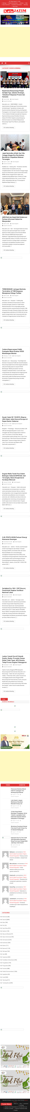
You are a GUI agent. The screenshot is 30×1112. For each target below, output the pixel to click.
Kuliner (4, 945)
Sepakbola (4, 974)
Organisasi (4, 957)
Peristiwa (22, 3)
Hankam (4, 931)
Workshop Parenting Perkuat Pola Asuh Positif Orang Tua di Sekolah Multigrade (19, 828)
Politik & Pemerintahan (13, 3)
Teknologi (26, 4)
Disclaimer (26, 1103)
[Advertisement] (15, 42)
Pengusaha (5, 965)
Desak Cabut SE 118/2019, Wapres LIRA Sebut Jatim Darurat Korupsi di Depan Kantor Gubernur (14, 419)
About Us (16, 1103)
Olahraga (4, 3)
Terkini (8, 785)
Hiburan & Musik (6, 934)
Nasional (4, 948)
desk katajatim (15, 99)
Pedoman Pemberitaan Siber (21, 1108)
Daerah (4, 919)
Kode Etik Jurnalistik (9, 1108)
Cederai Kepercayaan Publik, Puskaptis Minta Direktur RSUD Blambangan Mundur (13, 351)
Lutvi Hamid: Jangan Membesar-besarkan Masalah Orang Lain (17, 802)
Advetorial (4, 916)
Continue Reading (9, 127)
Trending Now (5, 983)
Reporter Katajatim (18, 423)
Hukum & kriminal (6, 4)
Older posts (5, 699)
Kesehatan (5, 942)
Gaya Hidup (15, 6)
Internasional (5, 939)
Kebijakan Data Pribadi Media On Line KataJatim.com (16, 1107)
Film (3, 925)
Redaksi (16, 1110)
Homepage (21, 1105)
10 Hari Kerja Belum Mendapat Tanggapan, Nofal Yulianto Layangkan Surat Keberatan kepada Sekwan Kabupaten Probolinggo (19, 815)
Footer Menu (6, 1104)
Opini (3, 954)
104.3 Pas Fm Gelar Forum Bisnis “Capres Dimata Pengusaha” (18, 853)
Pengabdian (5, 962)
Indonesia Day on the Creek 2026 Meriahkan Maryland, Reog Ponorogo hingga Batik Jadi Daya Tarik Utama (19, 840)
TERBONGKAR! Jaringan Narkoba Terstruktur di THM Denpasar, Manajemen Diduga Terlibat (14, 291)
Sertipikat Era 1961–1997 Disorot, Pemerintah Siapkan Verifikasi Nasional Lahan (14, 590)
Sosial (3, 977)
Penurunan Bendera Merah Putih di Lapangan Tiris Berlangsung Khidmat (18, 790)
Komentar (22, 785)
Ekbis (26, 3)
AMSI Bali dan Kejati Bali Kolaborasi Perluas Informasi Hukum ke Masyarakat (14, 219)
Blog (21, 1103)
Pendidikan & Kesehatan (17, 4)
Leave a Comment (8, 101)
